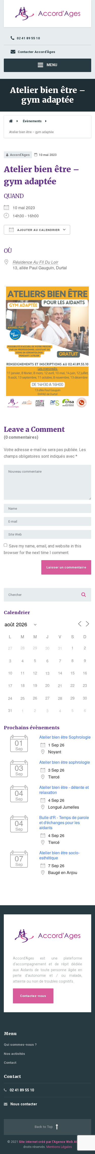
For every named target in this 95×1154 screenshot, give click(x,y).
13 (47, 673)
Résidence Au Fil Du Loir (35, 262)
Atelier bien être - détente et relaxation (64, 789)
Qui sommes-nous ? (20, 1044)
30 (47, 648)
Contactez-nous (33, 996)
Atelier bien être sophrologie (64, 762)
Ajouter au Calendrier (38, 230)
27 (10, 648)
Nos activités (14, 1054)
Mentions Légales (59, 1147)
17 (10, 685)
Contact (10, 1062)
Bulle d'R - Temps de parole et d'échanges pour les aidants (64, 822)
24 (10, 698)
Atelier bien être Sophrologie (65, 737)
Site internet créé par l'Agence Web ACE (49, 1142)
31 (60, 648)
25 (23, 698)
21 (60, 685)
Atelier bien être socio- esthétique (59, 855)
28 (60, 698)
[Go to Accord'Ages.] (11, 121)
